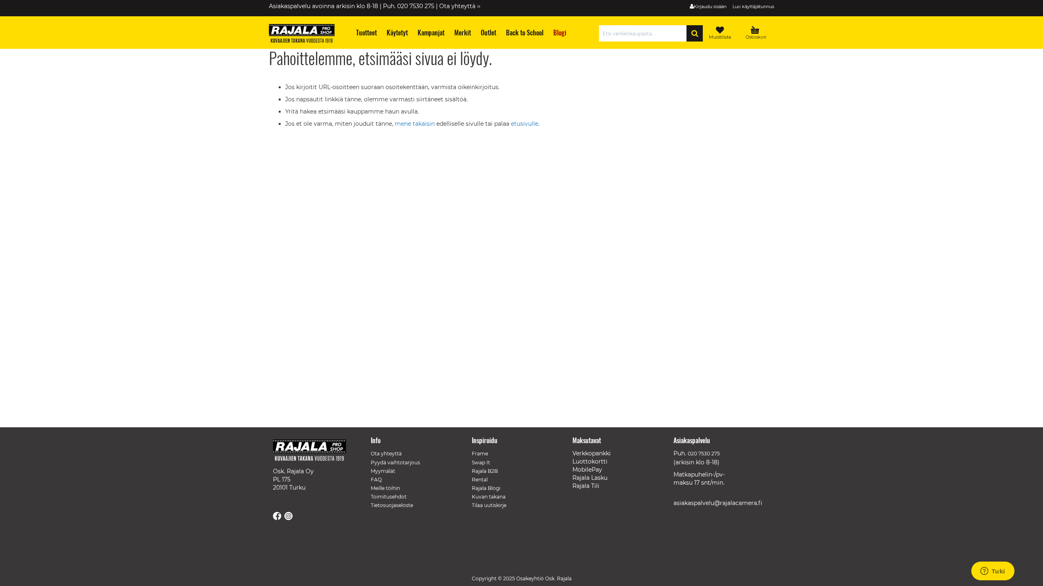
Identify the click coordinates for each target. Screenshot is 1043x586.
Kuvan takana (489, 497)
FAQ (376, 480)
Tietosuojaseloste (392, 505)
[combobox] (645, 33)
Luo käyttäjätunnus (753, 6)
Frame (480, 453)
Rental (480, 480)
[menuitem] (366, 33)
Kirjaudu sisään (710, 6)
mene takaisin (415, 123)
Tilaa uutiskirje (489, 505)
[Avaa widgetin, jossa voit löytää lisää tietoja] (992, 572)
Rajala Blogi (486, 488)
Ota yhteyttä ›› (459, 6)
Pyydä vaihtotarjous (395, 462)
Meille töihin (385, 488)
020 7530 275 (704, 453)
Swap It (481, 462)
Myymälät (383, 471)
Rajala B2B (485, 471)
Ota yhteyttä (386, 453)
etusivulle (524, 123)
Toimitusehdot (389, 497)
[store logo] (305, 34)
